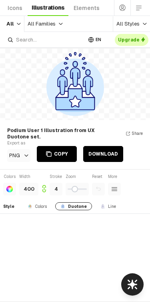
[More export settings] (114, 189)
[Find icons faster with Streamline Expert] (132, 284)
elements (87, 8)
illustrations (48, 7)
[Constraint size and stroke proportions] (44, 184)
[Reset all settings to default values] (98, 189)
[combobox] (44, 39)
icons (15, 8)
